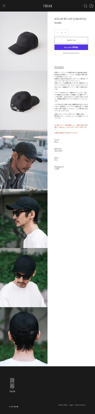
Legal (71, 405)
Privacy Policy (63, 405)
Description (59, 67)
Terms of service (80, 405)
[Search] (85, 6)
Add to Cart (71, 40)
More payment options (71, 53)
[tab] (60, 67)
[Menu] (4, 5)
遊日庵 (16, 407)
